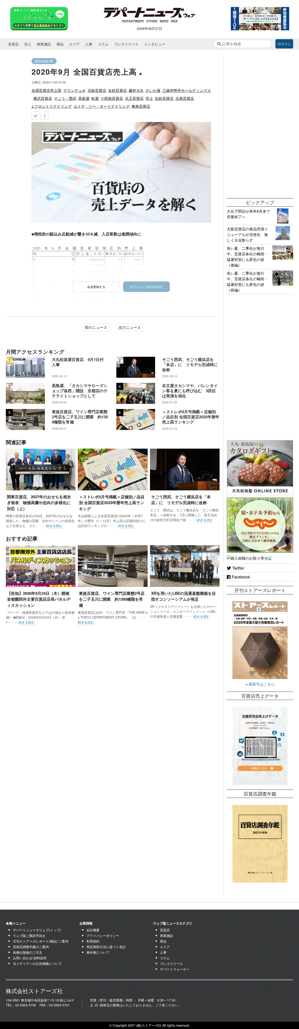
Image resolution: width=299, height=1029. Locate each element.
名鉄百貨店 (117, 90)
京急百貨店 (184, 98)
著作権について (97, 952)
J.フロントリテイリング (52, 106)
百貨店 (13, 44)
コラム (103, 44)
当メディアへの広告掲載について (37, 963)
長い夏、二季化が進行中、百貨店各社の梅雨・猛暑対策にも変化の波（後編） (247, 257)
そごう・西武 (65, 98)
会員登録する (96, 286)
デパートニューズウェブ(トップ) (37, 930)
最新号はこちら (261, 684)
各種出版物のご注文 (27, 952)
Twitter (237, 568)
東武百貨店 (42, 98)
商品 (60, 44)
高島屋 (83, 98)
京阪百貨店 (97, 90)
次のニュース (129, 327)
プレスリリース (126, 44)
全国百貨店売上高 (46, 90)
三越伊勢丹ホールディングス (186, 90)
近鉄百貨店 (164, 98)
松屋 (95, 98)
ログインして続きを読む (146, 286)
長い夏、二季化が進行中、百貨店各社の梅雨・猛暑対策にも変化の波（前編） (247, 281)
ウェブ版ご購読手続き (29, 935)
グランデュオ (74, 90)
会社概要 (93, 930)
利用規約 (93, 941)
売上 (27, 44)
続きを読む (54, 525)
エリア (74, 44)
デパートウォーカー (174, 969)
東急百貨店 (141, 106)
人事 (88, 44)
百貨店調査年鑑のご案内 (31, 946)
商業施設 (44, 44)
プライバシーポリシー (102, 935)
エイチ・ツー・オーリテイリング (102, 106)
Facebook (240, 577)
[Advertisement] (260, 124)
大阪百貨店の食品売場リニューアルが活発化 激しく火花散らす (247, 234)
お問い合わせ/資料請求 (29, 958)
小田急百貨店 (112, 98)
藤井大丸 (136, 90)
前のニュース (96, 327)
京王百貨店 (134, 98)
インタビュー (154, 44)
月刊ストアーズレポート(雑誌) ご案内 (40, 941)
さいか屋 (153, 90)
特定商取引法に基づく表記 (106, 946)
